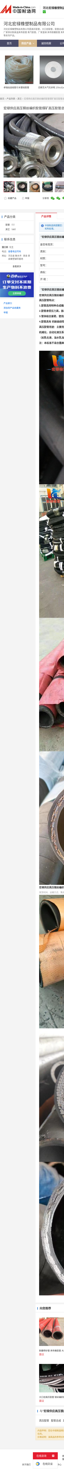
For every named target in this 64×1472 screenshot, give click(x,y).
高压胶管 (44, 1420)
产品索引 (8, 303)
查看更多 (17, 266)
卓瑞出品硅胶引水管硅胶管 (16, 87)
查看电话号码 (14, 251)
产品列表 (11, 98)
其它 (19, 98)
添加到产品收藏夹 (12, 307)
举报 (27, 198)
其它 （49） (11, 229)
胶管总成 (56, 1420)
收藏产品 (11, 198)
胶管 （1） (11, 224)
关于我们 (26, 1464)
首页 (2, 98)
